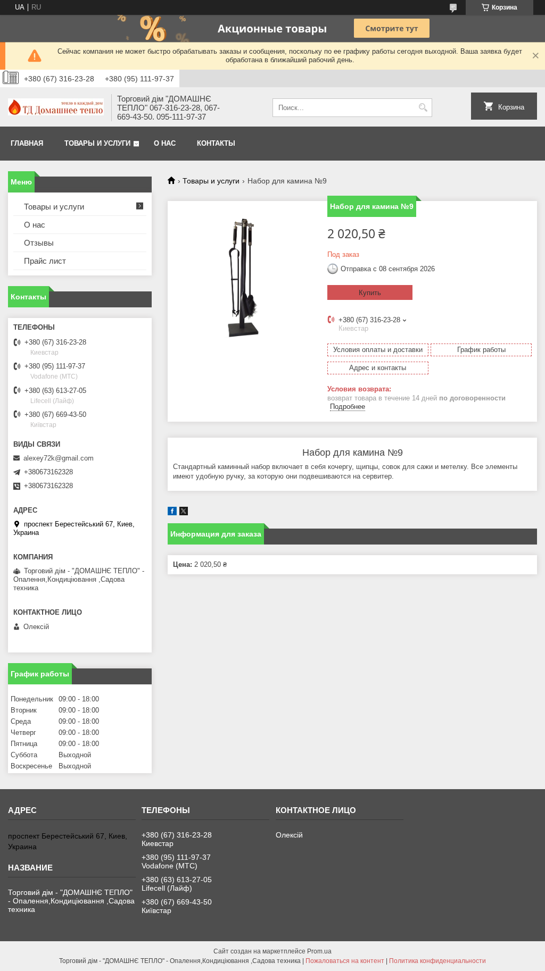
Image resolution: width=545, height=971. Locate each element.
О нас (165, 143)
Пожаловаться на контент (344, 961)
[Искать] (423, 107)
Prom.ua (319, 951)
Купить (370, 293)
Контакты (216, 143)
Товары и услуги (97, 143)
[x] (183, 513)
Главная (27, 143)
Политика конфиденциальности (437, 961)
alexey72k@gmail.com (58, 458)
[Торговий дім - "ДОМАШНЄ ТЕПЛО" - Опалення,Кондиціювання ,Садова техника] (56, 108)
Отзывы (39, 242)
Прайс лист (45, 260)
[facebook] (172, 513)
